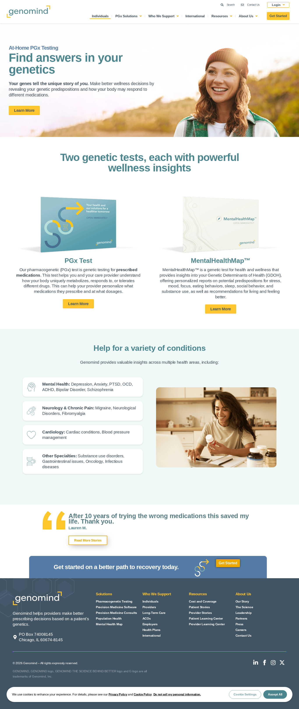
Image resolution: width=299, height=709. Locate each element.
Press (240, 624)
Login (276, 5)
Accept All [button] (275, 694)
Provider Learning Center (207, 624)
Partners (242, 618)
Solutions (104, 594)
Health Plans (151, 630)
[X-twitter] (282, 662)
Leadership (244, 613)
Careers (241, 630)
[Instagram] (273, 662)
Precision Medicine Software (116, 607)
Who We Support (161, 16)
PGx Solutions (126, 16)
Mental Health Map (109, 624)
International (195, 16)
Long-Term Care (153, 613)
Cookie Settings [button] (245, 694)
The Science (244, 607)
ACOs (146, 618)
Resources (219, 16)
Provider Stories (200, 613)
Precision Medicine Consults (116, 613)
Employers (150, 624)
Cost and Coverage (202, 601)
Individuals (100, 16)
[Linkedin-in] (255, 662)
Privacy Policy (118, 694)
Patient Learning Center (206, 618)
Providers (149, 607)
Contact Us (244, 635)
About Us (246, 16)
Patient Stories (199, 607)
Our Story (242, 601)
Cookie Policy (143, 694)
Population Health (109, 618)
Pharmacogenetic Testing (114, 601)
